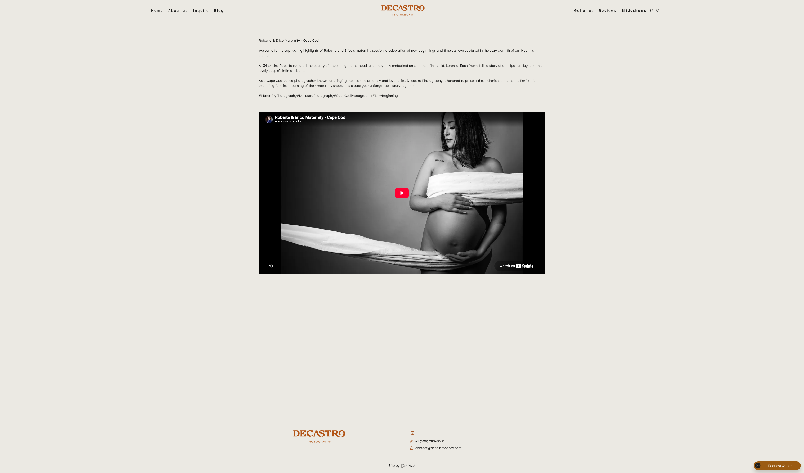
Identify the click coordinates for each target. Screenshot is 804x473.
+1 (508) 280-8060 (429, 441)
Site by (395, 465)
